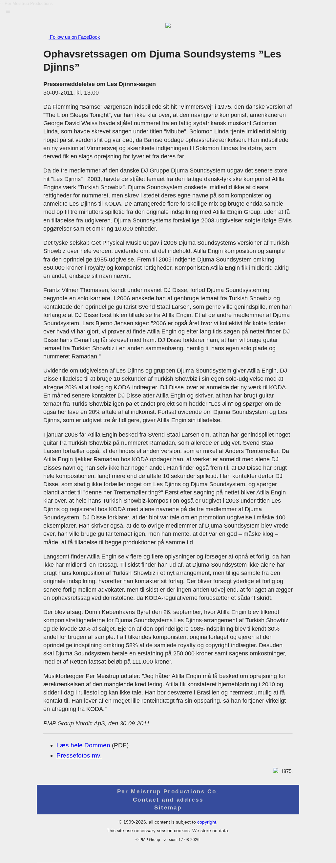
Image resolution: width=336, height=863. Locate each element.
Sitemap (168, 807)
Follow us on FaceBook (74, 37)
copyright (206, 822)
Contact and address (168, 799)
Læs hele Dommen (83, 745)
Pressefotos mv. (79, 755)
